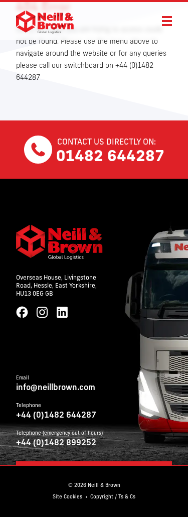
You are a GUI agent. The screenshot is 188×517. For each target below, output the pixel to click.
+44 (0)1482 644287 (56, 416)
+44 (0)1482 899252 (56, 443)
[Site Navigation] (167, 21)
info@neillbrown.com (55, 388)
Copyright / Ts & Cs (112, 497)
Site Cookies (67, 497)
